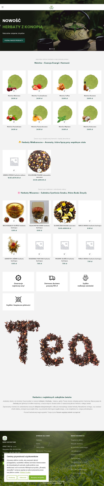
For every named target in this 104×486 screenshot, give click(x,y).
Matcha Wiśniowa (14, 95)
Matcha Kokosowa (90, 126)
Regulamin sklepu (77, 440)
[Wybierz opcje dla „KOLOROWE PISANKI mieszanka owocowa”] (39, 170)
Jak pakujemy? (76, 451)
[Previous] (2, 25)
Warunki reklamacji (77, 466)
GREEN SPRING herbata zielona (14, 175)
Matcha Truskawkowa (39, 95)
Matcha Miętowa (64, 126)
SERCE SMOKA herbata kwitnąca (89, 225)
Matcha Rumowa (90, 95)
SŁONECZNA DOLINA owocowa (64, 225)
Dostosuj (12, 477)
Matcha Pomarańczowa (39, 126)
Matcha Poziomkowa (14, 126)
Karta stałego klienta (78, 473)
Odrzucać (23, 477)
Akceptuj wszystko (37, 477)
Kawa (38, 444)
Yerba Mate (40, 447)
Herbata (39, 440)
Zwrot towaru (75, 458)
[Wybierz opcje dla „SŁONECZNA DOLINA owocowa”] (64, 221)
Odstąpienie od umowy (79, 462)
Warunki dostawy (77, 444)
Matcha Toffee (65, 95)
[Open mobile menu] (3, 7)
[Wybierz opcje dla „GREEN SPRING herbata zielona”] (14, 170)
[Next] (102, 25)
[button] (14, 91)
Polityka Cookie (25, 472)
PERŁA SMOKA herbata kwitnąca (89, 259)
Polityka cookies (76, 455)
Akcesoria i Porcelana (43, 451)
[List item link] (17, 452)
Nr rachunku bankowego (79, 447)
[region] (26, 467)
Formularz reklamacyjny (79, 469)
